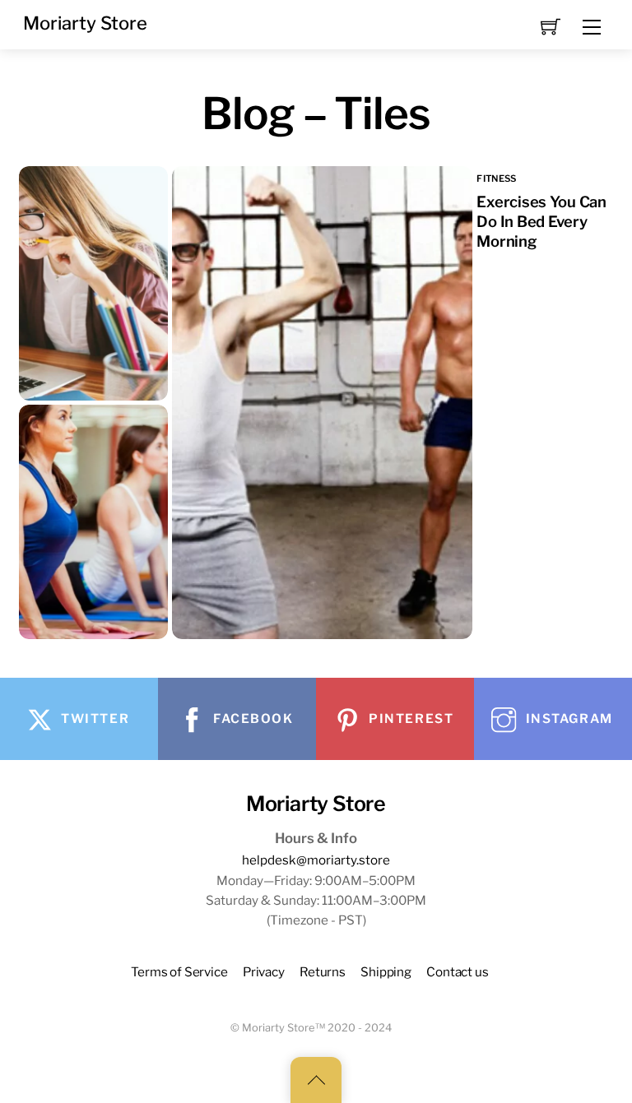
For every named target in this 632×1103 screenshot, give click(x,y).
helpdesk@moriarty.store (316, 860)
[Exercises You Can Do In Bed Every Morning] (548, 402)
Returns (323, 972)
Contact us (457, 972)
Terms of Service (179, 972)
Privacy (264, 972)
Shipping (385, 972)
